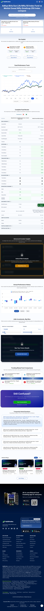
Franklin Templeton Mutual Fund (23, 586)
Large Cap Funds (12, 592)
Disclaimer (32, 558)
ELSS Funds (19, 592)
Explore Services (26, 525)
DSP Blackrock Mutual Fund (21, 585)
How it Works (19, 558)
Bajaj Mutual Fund (23, 581)
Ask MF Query (32, 543)
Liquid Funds (25, 592)
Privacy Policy (33, 554)
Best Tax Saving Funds (7, 545)
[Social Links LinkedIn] (6, 528)
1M (6, 98)
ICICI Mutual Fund (15, 581)
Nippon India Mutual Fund (19, 588)
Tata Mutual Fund (17, 587)
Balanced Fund (32, 592)
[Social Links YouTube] (11, 528)
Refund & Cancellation (34, 556)
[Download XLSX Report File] (26, 114)
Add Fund (11, 31)
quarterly (22, 311)
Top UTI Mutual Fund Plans (8, 587)
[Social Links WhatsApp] (17, 528)
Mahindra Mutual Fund (7, 582)
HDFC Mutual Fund (6, 583)
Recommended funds (7, 537)
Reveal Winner (14, 57)
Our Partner (32, 539)
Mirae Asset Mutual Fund (29, 582)
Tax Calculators (19, 554)
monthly (16, 311)
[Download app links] (26, 500)
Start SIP (18, 537)
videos (40, 457)
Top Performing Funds (7, 541)
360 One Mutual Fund (32, 581)
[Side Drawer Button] (42, 1)
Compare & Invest (19, 556)
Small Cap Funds (6, 593)
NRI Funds (5, 547)
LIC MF (13, 585)
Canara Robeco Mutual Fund (30, 583)
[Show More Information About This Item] (8, 121)
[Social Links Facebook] (3, 528)
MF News (4, 558)
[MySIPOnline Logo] (6, 2)
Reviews (18, 560)
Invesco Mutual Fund (7, 585)
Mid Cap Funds (13, 593)
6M (15, 98)
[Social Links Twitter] (8, 528)
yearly (28, 311)
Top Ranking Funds (6, 539)
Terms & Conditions (34, 553)
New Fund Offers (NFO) (21, 543)
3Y (28, 98)
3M (11, 98)
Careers (31, 547)
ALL (37, 98)
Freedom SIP (18, 541)
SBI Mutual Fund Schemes (8, 588)
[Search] (37, 1)
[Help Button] (42, 605)
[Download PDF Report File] (23, 114)
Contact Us (32, 545)
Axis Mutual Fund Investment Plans (9, 586)
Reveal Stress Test (22, 265)
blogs (36, 457)
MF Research (5, 554)
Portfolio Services (19, 547)
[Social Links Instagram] (14, 528)
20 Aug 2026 (26, 101)
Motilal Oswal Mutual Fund (18, 582)
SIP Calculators (19, 553)
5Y (32, 98)
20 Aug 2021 (16, 101)
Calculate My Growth (22, 354)
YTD (20, 98)
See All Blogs (21, 478)
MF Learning (5, 560)
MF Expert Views (6, 556)
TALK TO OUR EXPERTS (22, 402)
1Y (24, 98)
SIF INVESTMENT (19, 539)
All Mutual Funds (6, 543)
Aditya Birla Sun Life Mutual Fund (17, 583)
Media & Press (33, 541)
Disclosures (32, 560)
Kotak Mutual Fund (25, 587)
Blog (3, 553)
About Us (32, 537)
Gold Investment (19, 545)
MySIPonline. (20, 596)
